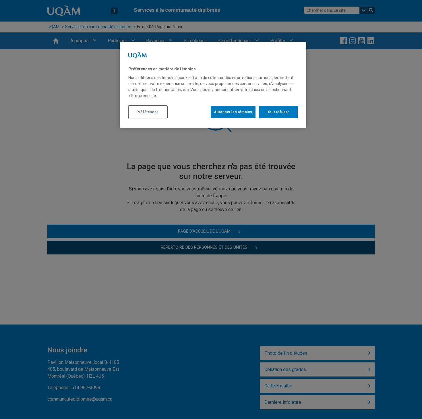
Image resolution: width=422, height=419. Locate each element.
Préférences (148, 112)
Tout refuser (278, 112)
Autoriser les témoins (233, 112)
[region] (213, 85)
